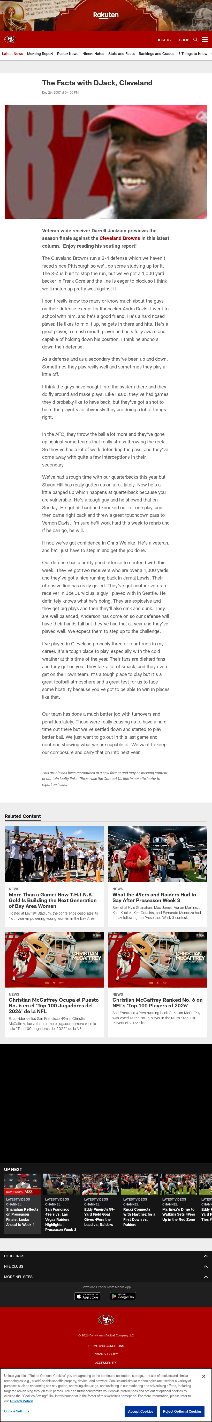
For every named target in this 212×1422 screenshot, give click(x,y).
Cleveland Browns (120, 238)
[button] (22, 1204)
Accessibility (106, 1362)
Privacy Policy (106, 1354)
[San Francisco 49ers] (106, 1320)
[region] (106, 1395)
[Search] (195, 39)
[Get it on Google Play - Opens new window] (123, 1298)
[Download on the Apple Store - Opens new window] (87, 1296)
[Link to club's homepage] (10, 37)
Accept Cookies (140, 1411)
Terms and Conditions (106, 1346)
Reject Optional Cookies (182, 1411)
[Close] (203, 1376)
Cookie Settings (16, 1411)
